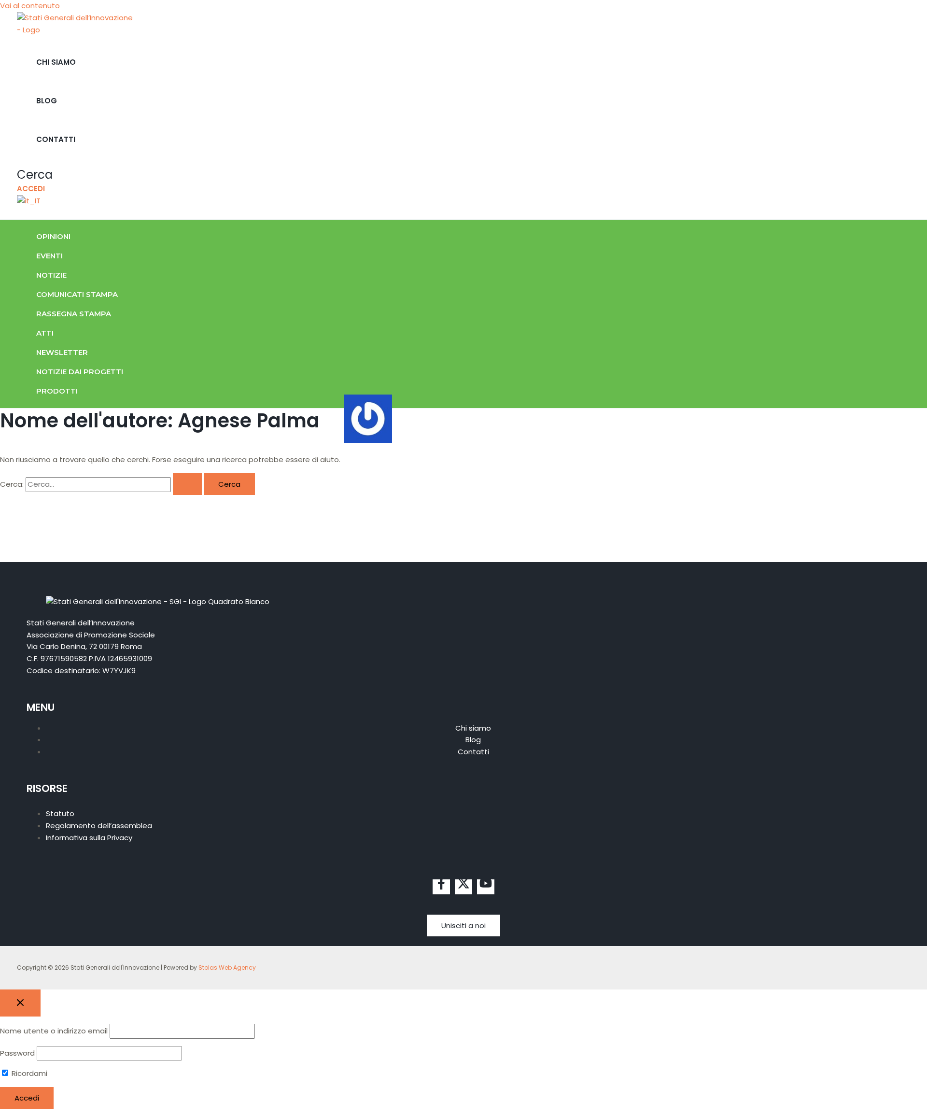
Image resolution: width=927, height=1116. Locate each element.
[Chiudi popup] (20, 1003)
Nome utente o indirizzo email (54, 1031)
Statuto (60, 813)
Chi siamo (56, 62)
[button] (35, 174)
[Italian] (29, 201)
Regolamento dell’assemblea (99, 825)
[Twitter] (463, 886)
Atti (45, 333)
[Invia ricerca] (187, 484)
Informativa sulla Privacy (89, 838)
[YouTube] (485, 886)
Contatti (55, 139)
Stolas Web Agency (227, 967)
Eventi (49, 255)
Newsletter (62, 352)
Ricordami (28, 1073)
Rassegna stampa (73, 313)
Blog (46, 101)
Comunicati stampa (77, 294)
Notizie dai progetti (79, 371)
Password (17, 1053)
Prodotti (57, 391)
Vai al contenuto (30, 5)
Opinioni (53, 236)
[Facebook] (441, 886)
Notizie (51, 275)
